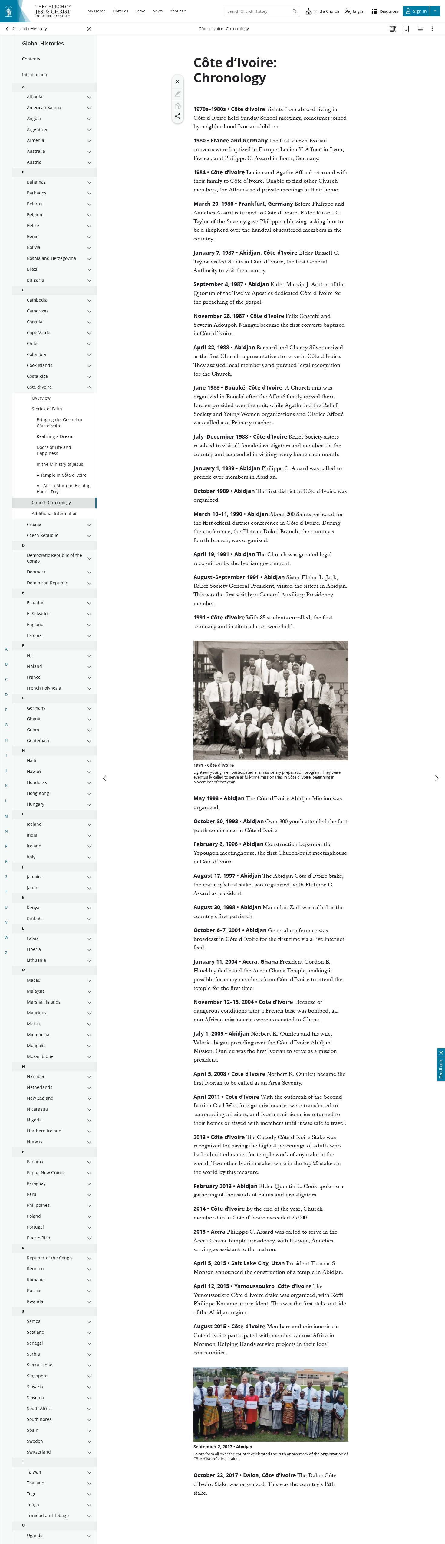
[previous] (105, 778)
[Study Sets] (393, 28)
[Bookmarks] (406, 28)
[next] (436, 778)
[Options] (433, 28)
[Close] (178, 82)
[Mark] (178, 94)
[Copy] (178, 106)
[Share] (178, 116)
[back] (7, 29)
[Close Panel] (89, 29)
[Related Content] (420, 28)
